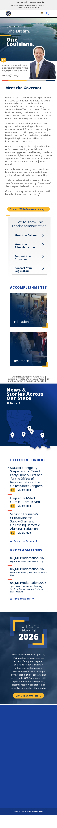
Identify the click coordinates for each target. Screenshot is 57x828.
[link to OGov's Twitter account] (26, 772)
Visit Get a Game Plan (27, 695)
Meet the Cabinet (26, 235)
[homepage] (8, 13)
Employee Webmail (16, 787)
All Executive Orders (22, 541)
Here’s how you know (27, 7)
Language (20, 2)
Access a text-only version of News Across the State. (26, 380)
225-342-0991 (30, 735)
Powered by (28, 812)
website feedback (25, 764)
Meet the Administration (25, 246)
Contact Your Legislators (23, 269)
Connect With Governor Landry (27, 209)
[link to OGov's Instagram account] (31, 772)
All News (11, 403)
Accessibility (35, 2)
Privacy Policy (36, 794)
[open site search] (47, 13)
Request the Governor (23, 257)
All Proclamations (20, 598)
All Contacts (27, 741)
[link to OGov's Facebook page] (21, 772)
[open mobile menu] (42, 13)
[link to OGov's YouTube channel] (36, 772)
